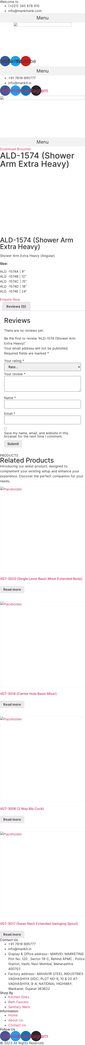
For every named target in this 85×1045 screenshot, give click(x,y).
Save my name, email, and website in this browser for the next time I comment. (36, 434)
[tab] (16, 306)
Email (9, 413)
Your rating (14, 360)
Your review (14, 374)
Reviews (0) (16, 306)
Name (10, 397)
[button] (42, 17)
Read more (12, 589)
